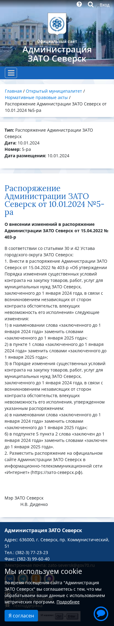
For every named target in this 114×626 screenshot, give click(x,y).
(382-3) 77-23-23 (32, 552)
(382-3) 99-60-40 (33, 559)
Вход (104, 5)
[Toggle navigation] (11, 73)
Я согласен (21, 615)
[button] (100, 612)
